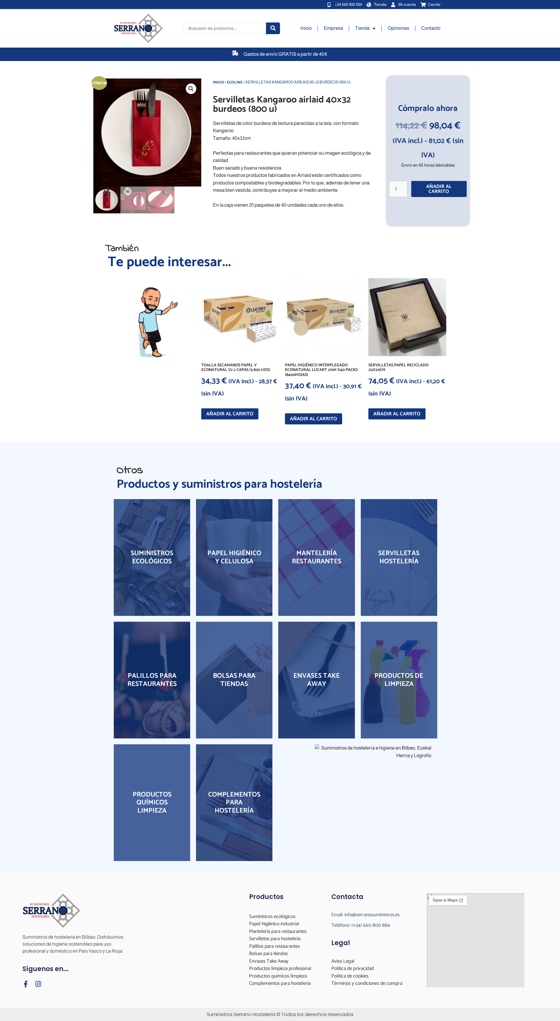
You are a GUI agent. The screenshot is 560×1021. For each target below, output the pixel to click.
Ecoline (235, 82)
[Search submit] (273, 28)
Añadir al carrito (439, 189)
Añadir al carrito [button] (229, 414)
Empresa (333, 28)
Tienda (362, 28)
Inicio (306, 28)
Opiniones (398, 28)
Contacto (430, 28)
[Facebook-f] (25, 984)
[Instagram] (38, 984)
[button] (191, 88)
